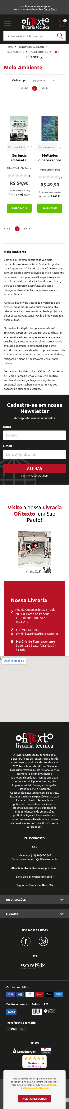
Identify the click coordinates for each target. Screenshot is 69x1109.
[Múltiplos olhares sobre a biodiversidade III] (49, 128)
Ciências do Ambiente (31, 46)
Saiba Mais (50, 9)
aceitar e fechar (34, 1098)
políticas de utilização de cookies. (39, 1086)
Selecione (39, 80)
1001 (56, 51)
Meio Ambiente (15, 51)
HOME (10, 46)
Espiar (16, 147)
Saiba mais (19, 208)
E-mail (7, 446)
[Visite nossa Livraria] (34, 746)
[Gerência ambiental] (19, 128)
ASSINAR (34, 468)
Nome (7, 427)
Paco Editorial (39, 51)
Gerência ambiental (19, 157)
